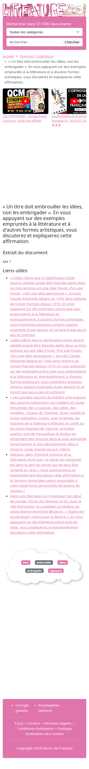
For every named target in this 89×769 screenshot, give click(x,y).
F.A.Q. (19, 723)
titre (26, 562)
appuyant (56, 570)
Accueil (8, 56)
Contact (34, 723)
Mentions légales (57, 723)
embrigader (34, 570)
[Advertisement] (44, 166)
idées (62, 562)
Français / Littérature (37, 56)
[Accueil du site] (44, 7)
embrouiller (44, 562)
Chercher (72, 42)
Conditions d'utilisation (35, 728)
